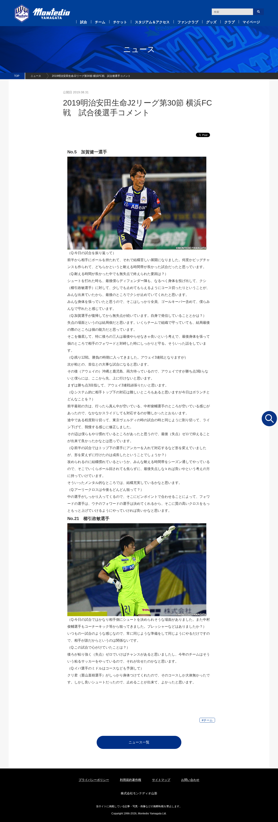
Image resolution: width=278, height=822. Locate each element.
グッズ (211, 22)
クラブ (229, 22)
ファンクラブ (187, 22)
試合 (83, 22)
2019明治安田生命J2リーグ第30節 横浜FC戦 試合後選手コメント (91, 75)
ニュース (36, 75)
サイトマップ (161, 780)
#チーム (207, 720)
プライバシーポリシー (94, 780)
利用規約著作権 (130, 780)
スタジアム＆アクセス (152, 22)
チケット (120, 22)
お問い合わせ (190, 780)
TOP (16, 75)
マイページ (251, 22)
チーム (100, 22)
